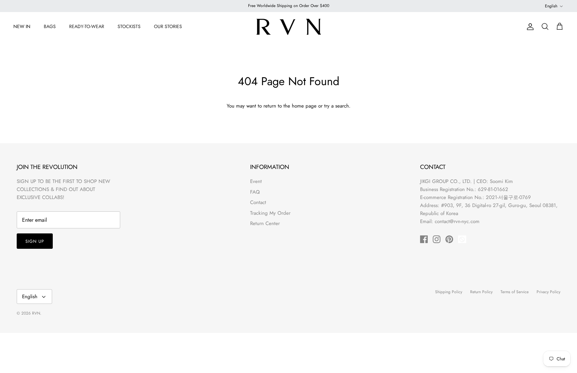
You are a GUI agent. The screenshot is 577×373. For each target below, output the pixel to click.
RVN (36, 313)
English (551, 6)
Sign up (34, 241)
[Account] (529, 27)
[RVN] (288, 26)
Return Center (265, 223)
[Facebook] (424, 239)
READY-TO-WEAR (86, 26)
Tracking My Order (270, 213)
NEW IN (21, 26)
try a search (336, 106)
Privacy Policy (548, 292)
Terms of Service (515, 292)
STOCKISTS (129, 26)
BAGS (50, 26)
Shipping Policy (448, 292)
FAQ (255, 192)
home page (304, 106)
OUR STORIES (168, 26)
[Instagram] (436, 239)
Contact (258, 202)
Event (256, 181)
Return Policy (481, 292)
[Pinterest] (449, 239)
